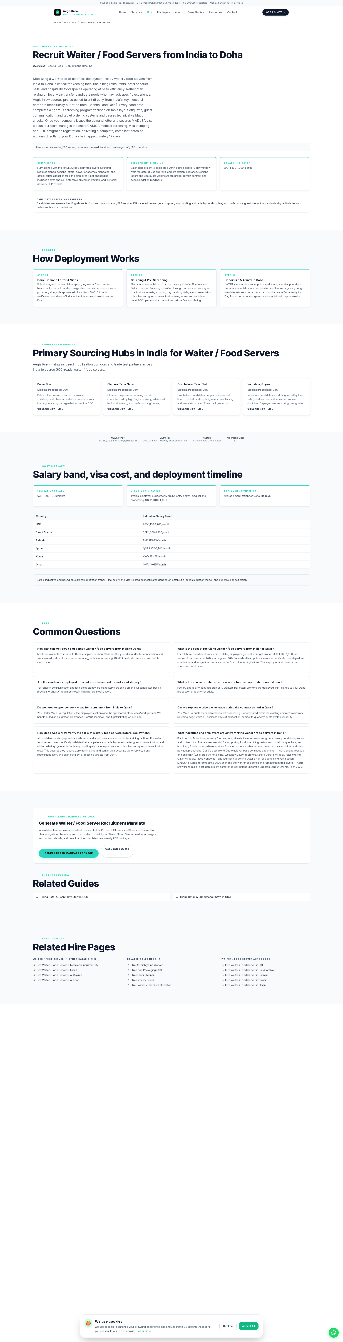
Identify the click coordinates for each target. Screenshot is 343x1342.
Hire (149, 12)
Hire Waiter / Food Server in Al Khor (56, 980)
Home (122, 12)
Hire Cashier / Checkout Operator (149, 985)
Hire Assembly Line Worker (145, 965)
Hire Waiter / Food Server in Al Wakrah (57, 975)
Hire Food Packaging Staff (144, 970)
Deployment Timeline (79, 65)
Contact (232, 12)
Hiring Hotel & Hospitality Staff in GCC (62, 896)
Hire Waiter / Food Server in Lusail (55, 970)
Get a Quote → (275, 12)
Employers (163, 12)
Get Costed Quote (117, 848)
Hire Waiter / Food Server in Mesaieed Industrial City (65, 965)
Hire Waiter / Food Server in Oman (244, 985)
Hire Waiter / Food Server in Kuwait (244, 980)
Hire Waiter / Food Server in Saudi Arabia (248, 970)
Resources (215, 12)
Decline (228, 1326)
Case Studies (195, 12)
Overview (39, 65)
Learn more (144, 1331)
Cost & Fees (55, 65)
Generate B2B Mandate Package (68, 853)
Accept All (248, 1326)
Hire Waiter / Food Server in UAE (243, 965)
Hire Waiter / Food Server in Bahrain (245, 975)
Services (136, 12)
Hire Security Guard (140, 980)
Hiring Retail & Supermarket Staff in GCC (203, 896)
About (178, 12)
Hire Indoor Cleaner (140, 975)
